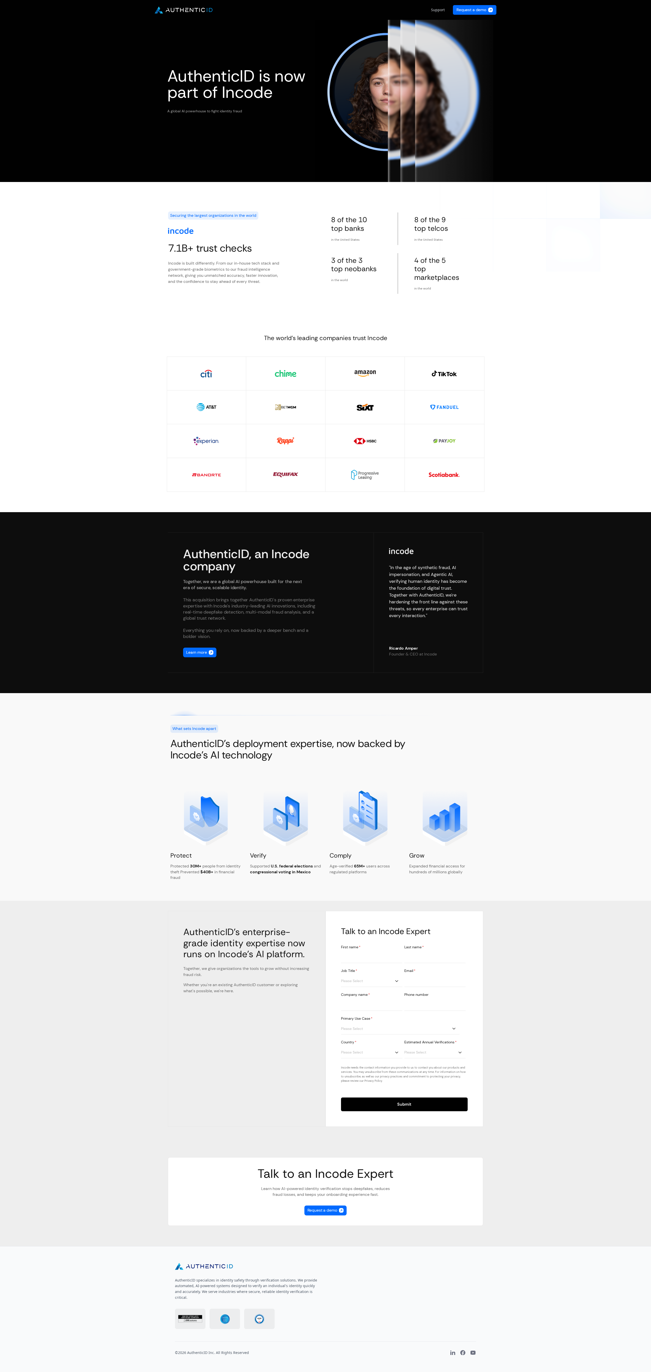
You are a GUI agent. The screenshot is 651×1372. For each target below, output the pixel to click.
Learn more (196, 652)
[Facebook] (463, 1353)
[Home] (184, 9)
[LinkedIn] (453, 1353)
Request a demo (471, 9)
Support (438, 9)
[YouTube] (473, 1353)
